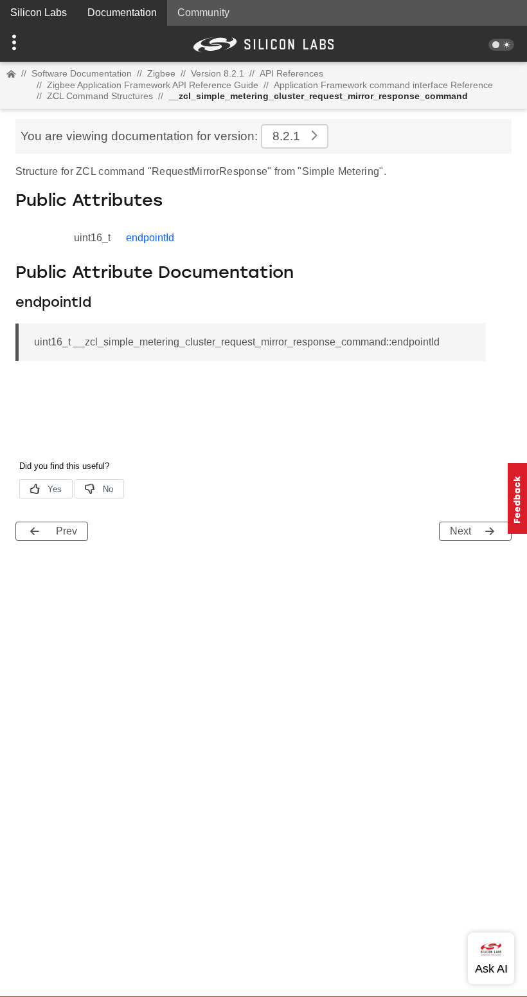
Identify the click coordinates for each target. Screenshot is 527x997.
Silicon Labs (38, 12)
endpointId (150, 237)
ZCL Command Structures (100, 96)
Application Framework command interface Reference (383, 85)
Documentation (122, 12)
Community (203, 12)
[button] (39, 44)
